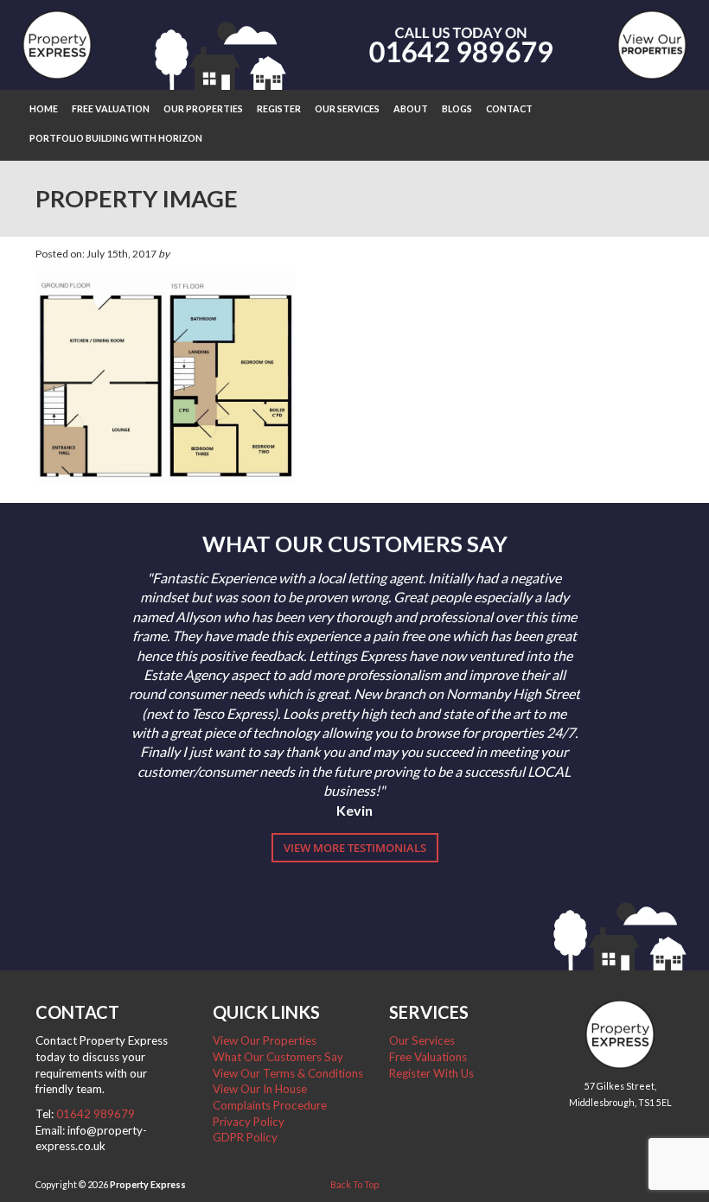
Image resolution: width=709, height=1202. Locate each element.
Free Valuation (111, 108)
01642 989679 (95, 1114)
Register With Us (431, 1073)
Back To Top (354, 1184)
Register (279, 108)
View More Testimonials (355, 847)
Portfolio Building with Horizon (115, 137)
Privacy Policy (248, 1122)
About (410, 108)
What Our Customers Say (278, 1057)
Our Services (347, 108)
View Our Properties (264, 1040)
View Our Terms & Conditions (288, 1073)
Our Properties (203, 108)
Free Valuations (428, 1057)
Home (43, 108)
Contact (509, 108)
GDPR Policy (245, 1137)
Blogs (457, 108)
